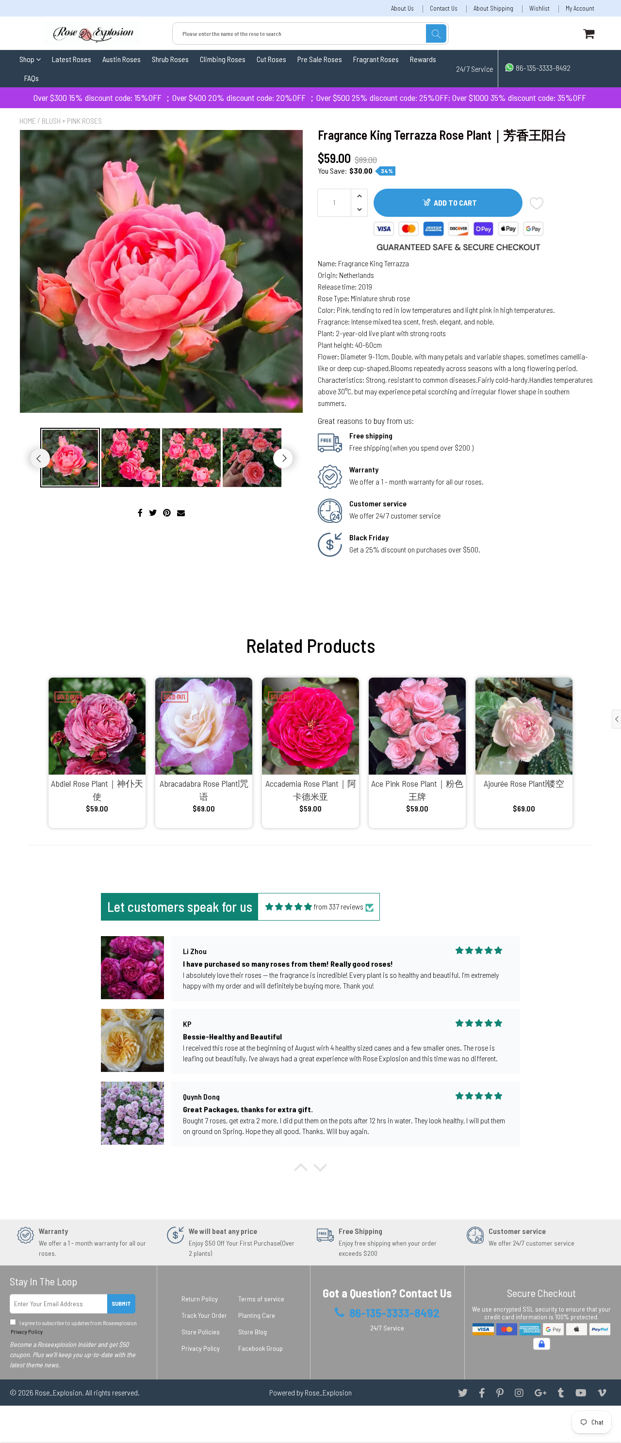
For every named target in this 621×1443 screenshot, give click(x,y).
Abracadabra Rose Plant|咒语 (204, 790)
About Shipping (493, 8)
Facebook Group (260, 1348)
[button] (301, 1170)
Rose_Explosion (58, 1392)
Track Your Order (204, 1315)
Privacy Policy (26, 1331)
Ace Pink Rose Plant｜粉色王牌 (417, 790)
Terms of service (261, 1299)
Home (27, 120)
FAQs (31, 77)
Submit (121, 1303)
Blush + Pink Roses (72, 120)
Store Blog (252, 1332)
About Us (402, 8)
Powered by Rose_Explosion (310, 1392)
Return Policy (199, 1299)
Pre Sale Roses (319, 59)
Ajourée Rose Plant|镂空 (524, 783)
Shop (27, 59)
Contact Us (444, 8)
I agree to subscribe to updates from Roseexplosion (73, 1327)
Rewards (423, 59)
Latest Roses (71, 59)
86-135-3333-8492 (542, 68)
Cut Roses (271, 59)
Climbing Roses (222, 59)
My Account (580, 8)
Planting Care (256, 1315)
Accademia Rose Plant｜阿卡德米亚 (310, 790)
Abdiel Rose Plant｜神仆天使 (97, 790)
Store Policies (200, 1332)
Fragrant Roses (376, 59)
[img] (288, 906)
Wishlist (539, 8)
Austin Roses (121, 59)
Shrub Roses (170, 59)
